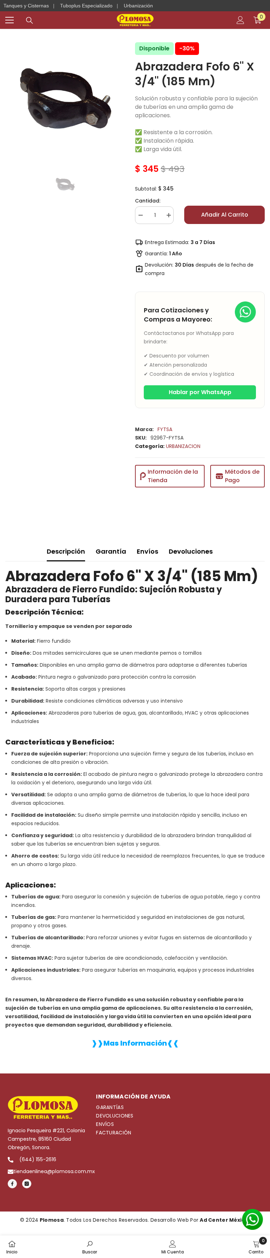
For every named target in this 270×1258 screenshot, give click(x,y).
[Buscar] (29, 20)
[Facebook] (12, 1183)
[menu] (9, 20)
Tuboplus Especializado (86, 5)
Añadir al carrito (224, 215)
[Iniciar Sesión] (240, 20)
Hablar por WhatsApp (200, 392)
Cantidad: (147, 200)
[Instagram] (26, 1183)
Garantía (111, 551)
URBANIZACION (183, 446)
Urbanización (138, 5)
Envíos (147, 551)
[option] (64, 99)
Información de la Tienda (173, 476)
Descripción (66, 551)
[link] (90, 1247)
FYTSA (165, 429)
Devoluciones (191, 551)
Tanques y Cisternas (26, 5)
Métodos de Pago (242, 476)
